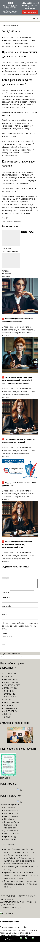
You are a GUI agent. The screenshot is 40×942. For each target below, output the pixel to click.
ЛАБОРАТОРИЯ (10, 674)
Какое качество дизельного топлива (10, 249)
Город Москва (9, 807)
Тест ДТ (5, 218)
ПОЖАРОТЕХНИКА (11, 697)
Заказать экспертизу (30, 12)
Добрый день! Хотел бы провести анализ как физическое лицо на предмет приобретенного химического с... (19, 852)
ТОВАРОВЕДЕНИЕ (11, 708)
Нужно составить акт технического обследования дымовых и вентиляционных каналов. (20, 884)
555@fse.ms (30, 8)
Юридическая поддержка (10, 654)
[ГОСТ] (20, 790)
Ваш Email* (6, 592)
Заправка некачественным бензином (8, 274)
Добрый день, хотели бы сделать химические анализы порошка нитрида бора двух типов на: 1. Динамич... (21, 875)
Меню (36, 18)
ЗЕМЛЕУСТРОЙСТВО (12, 685)
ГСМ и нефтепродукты (10, 25)
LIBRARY (7, 717)
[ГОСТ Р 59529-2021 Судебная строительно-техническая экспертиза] (20, 802)
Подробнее (23, 936)
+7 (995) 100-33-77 (30, 5)
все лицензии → (6, 778)
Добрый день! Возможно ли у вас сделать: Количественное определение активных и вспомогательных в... (19, 861)
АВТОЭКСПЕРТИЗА (11, 702)
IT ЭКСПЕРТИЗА (10, 688)
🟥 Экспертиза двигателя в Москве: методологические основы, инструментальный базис (17, 544)
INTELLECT (8, 714)
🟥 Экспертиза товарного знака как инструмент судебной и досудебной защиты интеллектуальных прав (17, 380)
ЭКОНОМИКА (9, 699)
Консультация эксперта (9, 844)
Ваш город (6, 614)
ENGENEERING (9, 694)
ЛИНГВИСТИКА (10, 711)
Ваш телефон (7, 606)
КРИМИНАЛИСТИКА (12, 679)
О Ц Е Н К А (8, 705)
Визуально (4, 578)
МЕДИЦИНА (9, 691)
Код (7, 578)
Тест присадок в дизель (11, 221)
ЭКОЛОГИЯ (8, 676)
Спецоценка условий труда (10, 907)
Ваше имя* (6, 597)
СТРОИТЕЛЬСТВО (11, 682)
